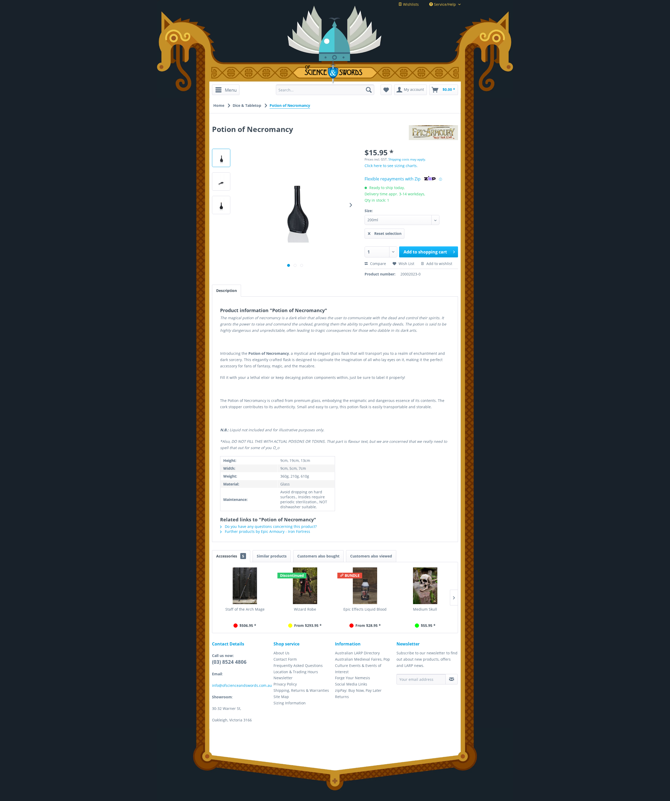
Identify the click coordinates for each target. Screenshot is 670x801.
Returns (342, 696)
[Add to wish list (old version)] (386, 90)
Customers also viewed (371, 556)
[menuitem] (227, 90)
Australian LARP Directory (357, 652)
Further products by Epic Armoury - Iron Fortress (267, 531)
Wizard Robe (305, 609)
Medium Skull (425, 609)
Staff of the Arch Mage (245, 609)
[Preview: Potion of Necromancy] (221, 158)
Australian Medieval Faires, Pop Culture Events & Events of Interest (362, 665)
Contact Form (285, 659)
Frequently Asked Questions (298, 665)
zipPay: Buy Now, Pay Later (358, 690)
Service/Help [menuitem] (445, 4)
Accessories (230, 556)
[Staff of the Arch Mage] (244, 585)
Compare (377, 263)
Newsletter (283, 677)
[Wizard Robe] (305, 585)
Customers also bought (318, 556)
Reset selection (387, 233)
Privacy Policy (285, 684)
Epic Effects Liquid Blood (365, 609)
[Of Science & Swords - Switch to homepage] (335, 72)
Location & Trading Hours (295, 671)
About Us (281, 652)
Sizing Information (289, 702)
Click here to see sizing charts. (391, 165)
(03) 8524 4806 (229, 662)
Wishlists (410, 4)
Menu (231, 90)
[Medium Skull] (425, 585)
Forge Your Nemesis (352, 677)
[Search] (368, 90)
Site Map (281, 696)
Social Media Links (351, 684)
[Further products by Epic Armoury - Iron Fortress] (433, 134)
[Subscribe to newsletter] (451, 679)
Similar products (272, 556)
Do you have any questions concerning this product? (270, 526)
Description (226, 290)
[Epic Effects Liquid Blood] (365, 585)
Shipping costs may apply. (407, 159)
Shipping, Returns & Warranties (301, 690)
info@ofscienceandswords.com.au (242, 685)
